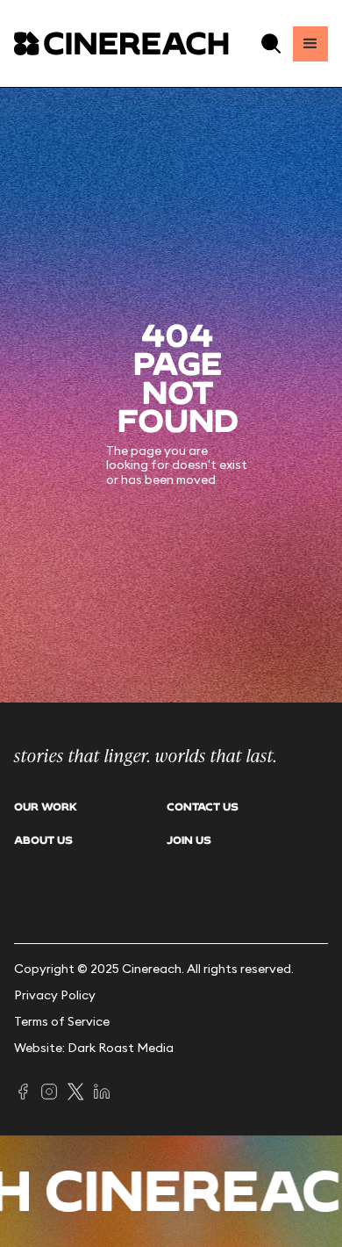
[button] (271, 43)
